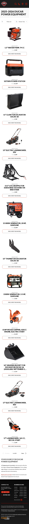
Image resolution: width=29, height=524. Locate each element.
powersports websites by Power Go (19, 514)
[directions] (22, 4)
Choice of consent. (11, 510)
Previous (7, 453)
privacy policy (24, 509)
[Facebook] (21, 500)
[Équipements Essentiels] (4, 4)
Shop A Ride (9, 516)
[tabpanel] (20, 492)
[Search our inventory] (15, 4)
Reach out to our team (6, 474)
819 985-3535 (6, 495)
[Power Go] (13, 518)
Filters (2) (9, 21)
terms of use (5, 510)
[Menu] (26, 4)
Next (22, 453)
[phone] (19, 4)
